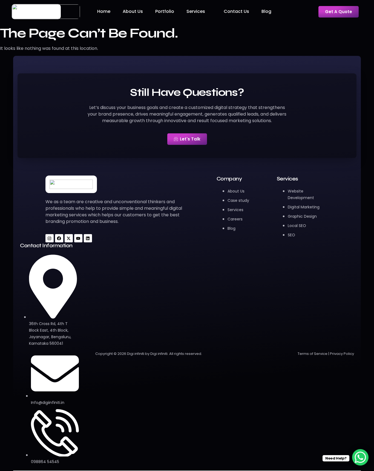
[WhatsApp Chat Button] (360, 457)
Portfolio (164, 11)
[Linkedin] (88, 238)
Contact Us (236, 11)
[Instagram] (49, 238)
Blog (266, 11)
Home (103, 11)
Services (195, 11)
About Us (133, 11)
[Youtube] (78, 238)
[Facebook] (59, 238)
